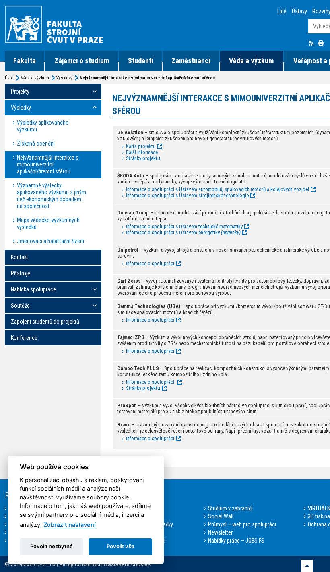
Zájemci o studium (81, 60)
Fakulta (24, 60)
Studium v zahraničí (230, 508)
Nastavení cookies (127, 564)
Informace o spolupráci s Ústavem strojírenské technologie (187, 195)
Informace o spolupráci (150, 263)
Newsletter (220, 532)
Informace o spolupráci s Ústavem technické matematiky (184, 226)
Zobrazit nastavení (69, 524)
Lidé (282, 11)
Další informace (142, 152)
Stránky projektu (143, 158)
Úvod (9, 78)
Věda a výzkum (251, 60)
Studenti (140, 60)
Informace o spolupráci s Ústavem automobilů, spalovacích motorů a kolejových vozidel (217, 189)
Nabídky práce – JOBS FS (236, 540)
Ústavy (299, 11)
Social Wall (220, 516)
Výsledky (64, 78)
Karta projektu (141, 146)
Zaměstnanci (190, 60)
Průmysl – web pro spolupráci (242, 524)
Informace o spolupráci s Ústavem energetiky (183, 232)
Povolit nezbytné (51, 546)
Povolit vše (120, 546)
